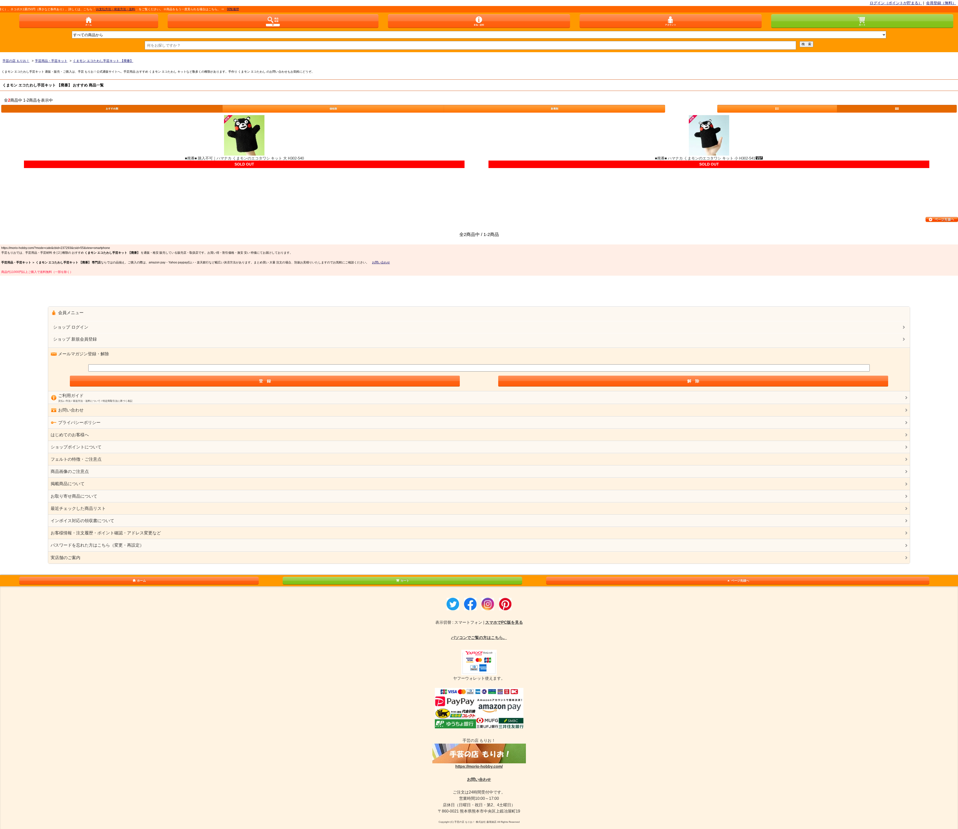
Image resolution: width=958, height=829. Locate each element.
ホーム (141, 580)
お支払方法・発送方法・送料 (90, 9)
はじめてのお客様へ (70, 434)
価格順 (333, 108)
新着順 (554, 108)
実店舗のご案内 (65, 557)
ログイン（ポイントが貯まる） (896, 3)
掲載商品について (68, 483)
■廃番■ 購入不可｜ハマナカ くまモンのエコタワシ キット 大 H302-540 (244, 158)
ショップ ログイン (70, 327)
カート (404, 580)
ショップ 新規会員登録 (75, 339)
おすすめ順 (112, 108)
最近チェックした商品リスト (78, 508)
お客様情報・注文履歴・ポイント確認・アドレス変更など (106, 533)
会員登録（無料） (941, 3)
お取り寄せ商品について (74, 496)
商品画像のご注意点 (70, 471)
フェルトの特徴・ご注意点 (76, 459)
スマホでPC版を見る (504, 622)
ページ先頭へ (740, 580)
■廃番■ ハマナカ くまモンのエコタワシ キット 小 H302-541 (705, 158)
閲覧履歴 (208, 9)
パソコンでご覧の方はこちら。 (479, 637)
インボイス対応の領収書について (82, 520)
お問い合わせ (381, 262)
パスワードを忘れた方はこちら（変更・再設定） (97, 545)
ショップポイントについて (76, 447)
